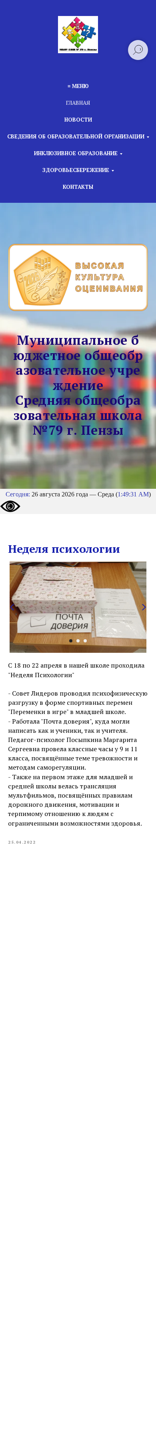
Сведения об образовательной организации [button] (75, 136)
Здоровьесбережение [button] (75, 170)
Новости (78, 119)
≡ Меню (78, 86)
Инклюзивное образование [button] (76, 153)
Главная (78, 102)
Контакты (78, 186)
